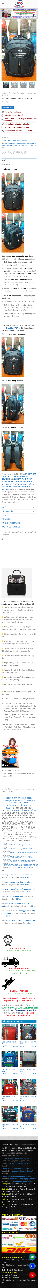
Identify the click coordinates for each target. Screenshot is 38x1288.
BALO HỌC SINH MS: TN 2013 (28, 1097)
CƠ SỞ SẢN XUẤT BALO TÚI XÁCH (19, 806)
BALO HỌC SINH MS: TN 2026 (28, 1125)
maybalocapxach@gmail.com (17, 849)
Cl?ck (28, 892)
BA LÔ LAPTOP (13, 140)
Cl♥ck (25, 877)
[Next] (33, 50)
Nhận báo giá (8, 107)
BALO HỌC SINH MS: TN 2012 (28, 1043)
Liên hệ (15, 1046)
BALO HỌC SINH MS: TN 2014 (10, 1070)
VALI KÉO (5, 515)
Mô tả (4, 160)
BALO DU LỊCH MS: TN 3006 (27, 1070)
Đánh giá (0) (6, 164)
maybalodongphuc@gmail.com (18, 845)
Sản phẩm (15, 93)
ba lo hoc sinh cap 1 (10, 143)
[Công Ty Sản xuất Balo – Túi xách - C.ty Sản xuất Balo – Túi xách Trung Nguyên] (19, 4)
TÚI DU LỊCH (6, 519)
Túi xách (25, 810)
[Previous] (5, 50)
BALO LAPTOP (12, 328)
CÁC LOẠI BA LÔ (26, 93)
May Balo (14, 810)
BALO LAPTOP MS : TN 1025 (9, 1043)
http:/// (17, 857)
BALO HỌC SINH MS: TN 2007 (10, 1125)
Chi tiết (4, 1046)
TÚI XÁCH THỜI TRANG (11, 523)
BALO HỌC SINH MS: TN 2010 (10, 1097)
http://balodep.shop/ (23, 867)
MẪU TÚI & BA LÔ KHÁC (11, 527)
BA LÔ (4, 507)
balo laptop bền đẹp (23, 143)
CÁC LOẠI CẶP (7, 511)
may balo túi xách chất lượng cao (17, 145)
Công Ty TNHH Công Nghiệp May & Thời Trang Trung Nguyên (19, 800)
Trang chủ (6, 93)
